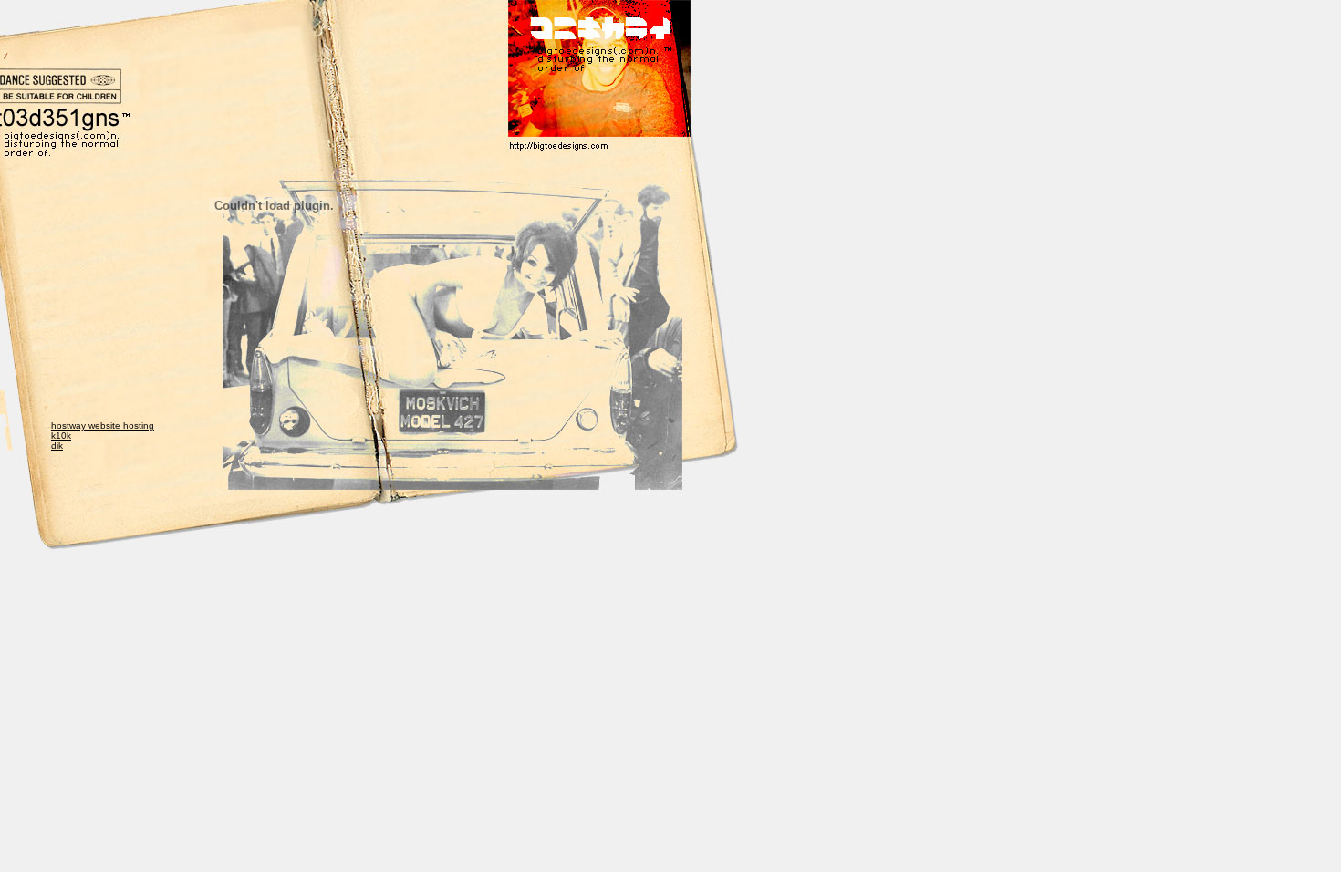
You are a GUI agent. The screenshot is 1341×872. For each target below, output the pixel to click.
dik (57, 446)
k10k (61, 436)
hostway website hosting (102, 425)
